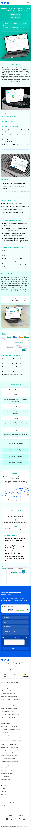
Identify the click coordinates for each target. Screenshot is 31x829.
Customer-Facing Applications (8, 693)
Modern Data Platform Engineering (9, 726)
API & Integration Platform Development (11, 699)
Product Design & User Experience (9, 688)
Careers (15, 812)
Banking (3, 805)
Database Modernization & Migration (10, 714)
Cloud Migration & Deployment (8, 750)
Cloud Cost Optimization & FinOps (9, 755)
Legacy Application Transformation (9, 705)
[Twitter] (15, 818)
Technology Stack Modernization (9, 708)
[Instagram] (23, 818)
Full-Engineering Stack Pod (7, 773)
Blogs (10, 815)
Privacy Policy (26, 826)
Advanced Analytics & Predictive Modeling (11, 737)
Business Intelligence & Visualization (9, 735)
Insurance (3, 794)
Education (3, 791)
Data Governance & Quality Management (11, 740)
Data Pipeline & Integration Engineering (10, 729)
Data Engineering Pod (6, 776)
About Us (5, 812)
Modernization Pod (5, 782)
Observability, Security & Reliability (9, 761)
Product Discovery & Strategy (8, 685)
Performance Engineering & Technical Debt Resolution (13, 720)
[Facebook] (11, 818)
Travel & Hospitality (6, 799)
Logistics (3, 797)
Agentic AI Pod (4, 767)
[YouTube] (19, 818)
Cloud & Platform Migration (7, 711)
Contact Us (20, 815)
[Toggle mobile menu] (28, 2)
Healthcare (3, 788)
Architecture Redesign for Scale (8, 717)
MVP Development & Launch (7, 690)
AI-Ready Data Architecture (7, 732)
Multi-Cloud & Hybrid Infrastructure (9, 752)
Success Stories (25, 812)
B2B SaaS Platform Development (9, 696)
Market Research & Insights (7, 802)
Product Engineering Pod (7, 770)
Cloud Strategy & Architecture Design (10, 747)
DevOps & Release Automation (8, 758)
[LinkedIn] (7, 818)
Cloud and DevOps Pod (6, 779)
